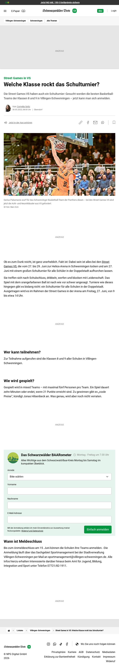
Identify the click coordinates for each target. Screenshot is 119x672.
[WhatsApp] (54, 643)
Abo (100, 11)
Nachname (12, 498)
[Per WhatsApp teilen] (103, 122)
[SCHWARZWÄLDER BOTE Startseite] (59, 11)
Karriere (72, 652)
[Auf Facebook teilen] (88, 122)
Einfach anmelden (98, 529)
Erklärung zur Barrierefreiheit (59, 656)
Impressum (109, 656)
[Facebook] (67, 643)
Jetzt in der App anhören (20, 122)
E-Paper (15, 11)
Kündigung (84, 656)
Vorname (11, 484)
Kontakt (96, 656)
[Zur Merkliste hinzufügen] (113, 122)
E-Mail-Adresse (14, 513)
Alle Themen (52, 21)
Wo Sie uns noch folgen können (98, 644)
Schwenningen (36, 21)
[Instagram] (48, 643)
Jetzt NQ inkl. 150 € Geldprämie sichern (60, 2)
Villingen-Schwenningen (16, 21)
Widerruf (110, 661)
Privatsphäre (58, 652)
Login (114, 10)
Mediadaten (108, 652)
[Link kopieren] (80, 122)
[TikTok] (60, 643)
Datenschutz (93, 652)
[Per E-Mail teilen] (95, 122)
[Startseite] (8, 630)
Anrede (10, 470)
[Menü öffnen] (5, 11)
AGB (81, 652)
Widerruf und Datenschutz (32, 531)
